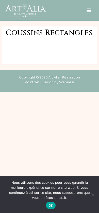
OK (50, 205)
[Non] (92, 194)
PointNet (32, 82)
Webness (66, 82)
